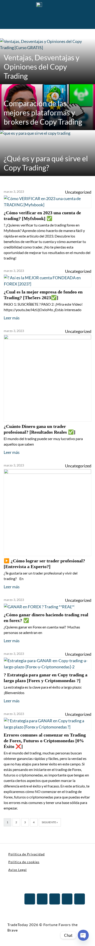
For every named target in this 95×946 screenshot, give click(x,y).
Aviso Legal (17, 870)
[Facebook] (54, 898)
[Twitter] (29, 898)
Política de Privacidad (26, 854)
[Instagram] (42, 898)
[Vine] (79, 898)
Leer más (12, 317)
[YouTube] (67, 898)
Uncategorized (78, 192)
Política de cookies (23, 862)
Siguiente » (50, 822)
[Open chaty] (83, 935)
